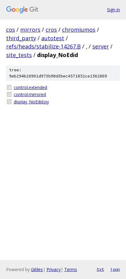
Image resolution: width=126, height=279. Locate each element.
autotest (52, 38)
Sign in (113, 10)
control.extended (30, 87)
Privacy (53, 269)
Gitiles (37, 269)
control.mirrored (30, 94)
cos (10, 29)
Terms (70, 269)
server (100, 46)
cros (51, 29)
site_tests (19, 55)
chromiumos (78, 29)
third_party (21, 38)
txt (100, 269)
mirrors (30, 29)
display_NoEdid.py (31, 102)
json (115, 269)
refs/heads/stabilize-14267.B (43, 46)
